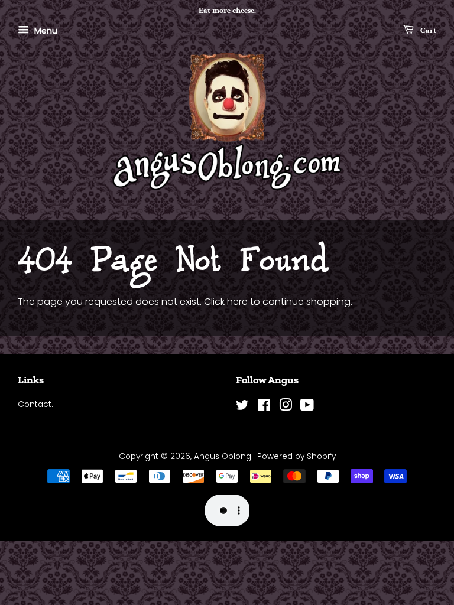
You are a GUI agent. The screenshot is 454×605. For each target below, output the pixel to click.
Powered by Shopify (296, 456)
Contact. (35, 404)
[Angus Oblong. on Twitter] (242, 407)
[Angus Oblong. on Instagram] (285, 407)
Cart (427, 30)
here (237, 301)
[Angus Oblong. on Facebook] (264, 407)
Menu (44, 30)
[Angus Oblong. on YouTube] (307, 407)
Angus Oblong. (223, 456)
